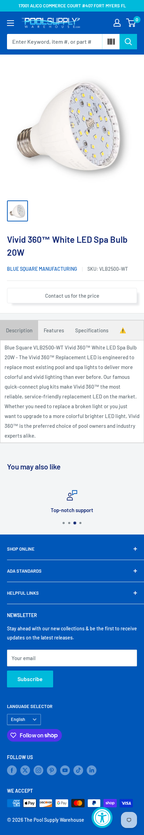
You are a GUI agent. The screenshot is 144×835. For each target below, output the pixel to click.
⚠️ (123, 330)
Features (54, 330)
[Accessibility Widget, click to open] (102, 817)
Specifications (91, 330)
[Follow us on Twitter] (25, 770)
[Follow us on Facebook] (12, 770)
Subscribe (30, 678)
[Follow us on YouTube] (65, 770)
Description (19, 330)
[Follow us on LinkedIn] (91, 770)
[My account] (117, 23)
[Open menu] (10, 23)
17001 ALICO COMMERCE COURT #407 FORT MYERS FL (72, 5)
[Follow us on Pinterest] (52, 770)
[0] (131, 23)
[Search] (128, 41)
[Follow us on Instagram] (38, 770)
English (18, 719)
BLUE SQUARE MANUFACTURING (42, 269)
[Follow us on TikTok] (78, 770)
